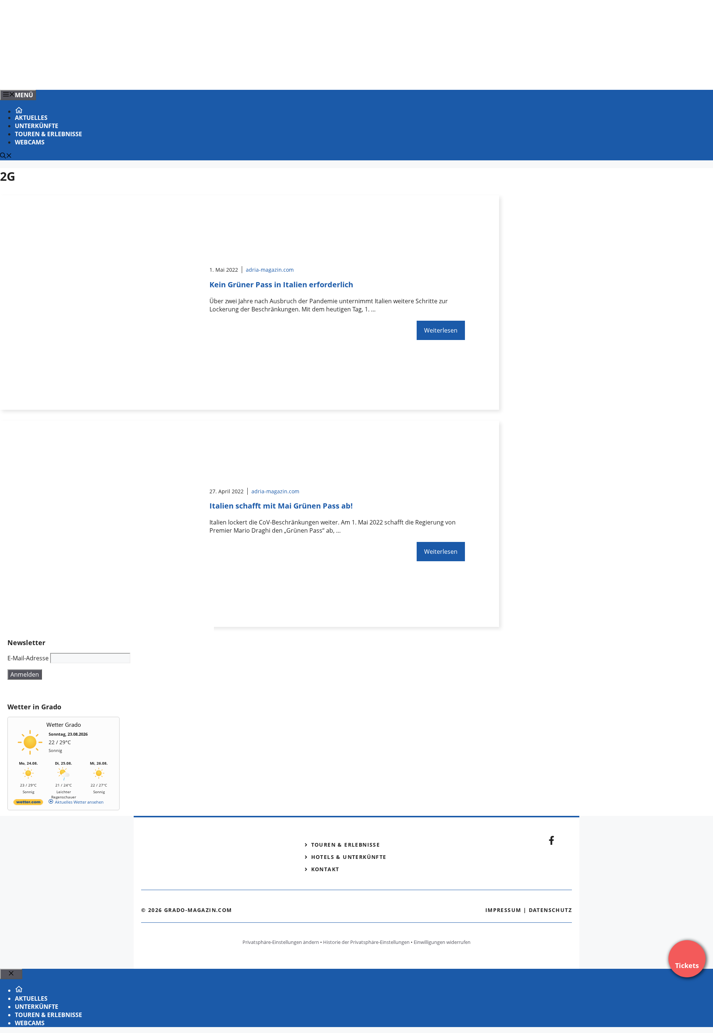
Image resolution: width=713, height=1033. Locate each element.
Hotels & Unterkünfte (349, 856)
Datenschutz (550, 909)
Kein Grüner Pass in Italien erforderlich (281, 285)
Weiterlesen (441, 330)
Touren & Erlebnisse (48, 134)
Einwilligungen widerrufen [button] (442, 942)
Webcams (30, 142)
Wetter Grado (63, 724)
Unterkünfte (36, 126)
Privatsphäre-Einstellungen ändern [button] (280, 942)
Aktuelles (31, 118)
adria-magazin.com (270, 269)
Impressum (503, 909)
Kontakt (325, 869)
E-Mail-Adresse (28, 658)
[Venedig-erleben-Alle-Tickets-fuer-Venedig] (150, 76)
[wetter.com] (28, 803)
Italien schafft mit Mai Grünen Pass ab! (281, 506)
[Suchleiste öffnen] (6, 156)
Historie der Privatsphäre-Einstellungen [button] (366, 942)
